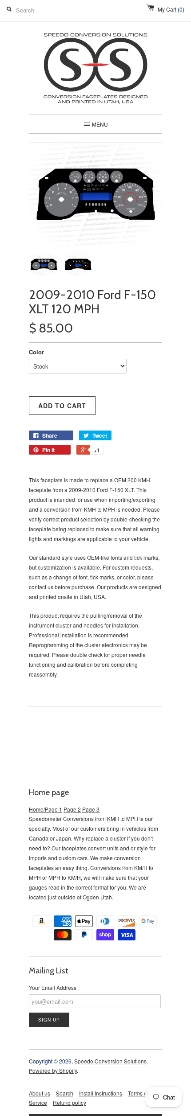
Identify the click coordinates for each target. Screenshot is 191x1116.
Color (36, 352)
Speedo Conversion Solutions (110, 1061)
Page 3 (90, 809)
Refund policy (69, 1102)
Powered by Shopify (53, 1070)
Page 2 (72, 809)
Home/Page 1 (45, 809)
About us (39, 1093)
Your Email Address (52, 987)
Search (64, 1093)
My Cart (171, 9)
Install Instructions (100, 1093)
